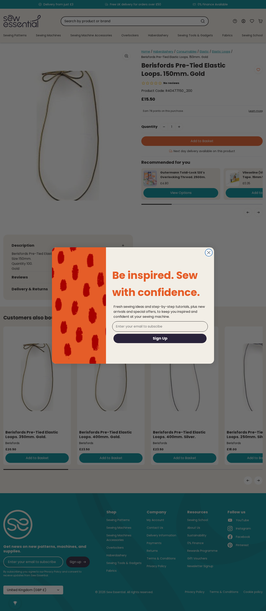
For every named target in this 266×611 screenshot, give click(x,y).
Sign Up (160, 338)
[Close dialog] (208, 252)
